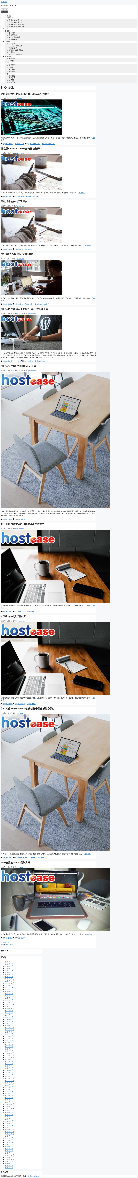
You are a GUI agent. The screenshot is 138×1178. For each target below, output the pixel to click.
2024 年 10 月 (9, 1008)
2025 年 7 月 (9, 989)
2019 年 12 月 (9, 1129)
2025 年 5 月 (9, 994)
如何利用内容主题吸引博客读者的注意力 (22, 524)
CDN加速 (21, 519)
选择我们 (12, 67)
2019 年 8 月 (9, 1138)
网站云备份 (13, 48)
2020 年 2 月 (9, 1125)
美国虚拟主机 (19, 144)
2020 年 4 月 (9, 1121)
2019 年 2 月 (9, 1151)
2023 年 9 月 (9, 1034)
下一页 (13, 944)
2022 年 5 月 (9, 1068)
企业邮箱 (12, 52)
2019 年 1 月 (9, 1153)
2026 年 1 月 (9, 977)
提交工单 (12, 82)
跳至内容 (4, 2)
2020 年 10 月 (9, 1108)
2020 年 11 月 (9, 1106)
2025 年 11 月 (9, 981)
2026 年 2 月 (9, 975)
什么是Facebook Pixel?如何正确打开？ (21, 148)
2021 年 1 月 (9, 1102)
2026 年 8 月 (9, 962)
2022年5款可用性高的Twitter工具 (18, 366)
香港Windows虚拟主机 (17, 24)
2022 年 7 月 (9, 1064)
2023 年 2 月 (9, 1049)
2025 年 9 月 (9, 985)
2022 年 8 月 (9, 1062)
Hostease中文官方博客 (8, 5)
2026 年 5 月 (9, 968)
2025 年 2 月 (9, 1000)
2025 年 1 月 (9, 1002)
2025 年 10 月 (9, 983)
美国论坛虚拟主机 (48, 144)
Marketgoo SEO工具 (16, 46)
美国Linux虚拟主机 (15, 20)
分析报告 (32, 858)
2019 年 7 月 (9, 1140)
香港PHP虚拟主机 (32, 196)
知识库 (11, 80)
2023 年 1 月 (9, 1051)
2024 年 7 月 (9, 1015)
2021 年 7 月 (9, 1089)
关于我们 (12, 65)
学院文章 (12, 76)
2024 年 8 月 (9, 1013)
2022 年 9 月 (9, 1059)
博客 (19, 611)
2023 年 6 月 (9, 1040)
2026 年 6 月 (9, 966)
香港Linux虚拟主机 (15, 22)
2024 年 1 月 (9, 1025)
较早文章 (6, 942)
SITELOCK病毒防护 (16, 50)
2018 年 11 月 (9, 1157)
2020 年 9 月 (9, 1110)
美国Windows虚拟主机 (17, 26)
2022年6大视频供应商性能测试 (17, 254)
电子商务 (9, 361)
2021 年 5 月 (9, 1093)
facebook (21, 196)
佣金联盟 (12, 71)
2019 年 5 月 (9, 1144)
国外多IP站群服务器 (25, 249)
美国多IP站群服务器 (25, 304)
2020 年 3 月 (9, 1123)
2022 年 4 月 (9, 1070)
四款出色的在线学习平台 (14, 201)
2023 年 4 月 (9, 1045)
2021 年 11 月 (9, 1081)
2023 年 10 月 (9, 1032)
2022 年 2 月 (9, 1074)
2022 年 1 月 (9, 1076)
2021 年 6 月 (9, 1091)
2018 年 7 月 (9, 1166)
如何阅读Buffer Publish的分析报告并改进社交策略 (28, 708)
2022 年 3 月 (9, 1072)
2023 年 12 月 (9, 1028)
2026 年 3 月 (9, 972)
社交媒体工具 (40, 361)
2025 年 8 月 (9, 987)
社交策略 (41, 858)
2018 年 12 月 (9, 1155)
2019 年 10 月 (9, 1134)
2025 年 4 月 (9, 996)
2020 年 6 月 (9, 1117)
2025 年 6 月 (9, 992)
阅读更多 (81, 193)
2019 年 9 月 (9, 1136)
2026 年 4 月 (9, 970)
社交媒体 (9, 144)
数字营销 (30, 361)
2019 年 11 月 (9, 1132)
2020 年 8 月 (9, 1113)
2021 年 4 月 (9, 1096)
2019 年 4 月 (9, 1146)
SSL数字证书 (13, 44)
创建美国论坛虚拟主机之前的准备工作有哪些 (25, 93)
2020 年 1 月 (9, 1127)
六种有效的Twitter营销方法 (15, 862)
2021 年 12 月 (9, 1079)
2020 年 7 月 (9, 1115)
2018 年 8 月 (9, 1163)
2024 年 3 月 (9, 1021)
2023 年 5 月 (9, 1042)
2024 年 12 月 (9, 1004)
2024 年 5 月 (9, 1017)
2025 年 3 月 (9, 998)
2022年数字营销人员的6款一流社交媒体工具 (24, 309)
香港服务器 (13, 35)
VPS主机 (8, 29)
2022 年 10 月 (9, 1057)
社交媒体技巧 (31, 704)
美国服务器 (13, 33)
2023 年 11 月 (9, 1030)
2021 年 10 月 (9, 1083)
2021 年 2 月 (9, 1100)
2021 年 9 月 (9, 1085)
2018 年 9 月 (9, 1161)
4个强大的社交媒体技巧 (13, 616)
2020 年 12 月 (9, 1104)
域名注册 (8, 16)
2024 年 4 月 (9, 1019)
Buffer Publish (22, 858)
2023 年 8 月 (9, 1036)
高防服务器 (13, 39)
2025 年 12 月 (9, 979)
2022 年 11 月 (9, 1055)
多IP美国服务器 (29, 611)
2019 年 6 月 (9, 1142)
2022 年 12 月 (9, 1053)
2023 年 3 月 (9, 1047)
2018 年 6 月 (9, 1168)
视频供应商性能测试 (42, 304)
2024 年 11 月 (9, 1006)
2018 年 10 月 (9, 1159)
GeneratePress (34, 1176)
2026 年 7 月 (9, 964)
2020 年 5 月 (9, 1119)
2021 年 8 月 (9, 1087)
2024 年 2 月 (9, 1023)
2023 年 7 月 (9, 1038)
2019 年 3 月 (9, 1149)
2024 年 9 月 (9, 1011)
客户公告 (12, 78)
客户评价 (12, 69)
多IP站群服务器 (14, 37)
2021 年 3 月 (9, 1098)
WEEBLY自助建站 (15, 54)
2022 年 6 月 (9, 1066)
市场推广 (12, 61)
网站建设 (12, 59)
